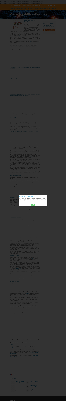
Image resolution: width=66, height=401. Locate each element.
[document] (33, 200)
